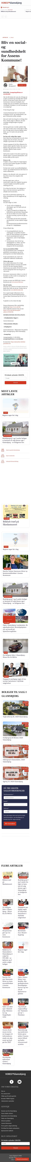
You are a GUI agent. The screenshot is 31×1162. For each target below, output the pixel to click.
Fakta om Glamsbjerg (7, 1118)
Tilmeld (15, 382)
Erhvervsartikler (5, 1121)
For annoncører (5, 1093)
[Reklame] (15, 360)
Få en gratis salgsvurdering (9, 1126)
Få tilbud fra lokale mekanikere (10, 1128)
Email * (6, 801)
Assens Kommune (6, 1123)
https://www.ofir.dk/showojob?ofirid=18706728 (11, 311)
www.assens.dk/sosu (17, 282)
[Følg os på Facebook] (12, 1082)
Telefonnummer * (9, 794)
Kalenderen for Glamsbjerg (9, 1116)
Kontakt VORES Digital (7, 1098)
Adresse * (6, 808)
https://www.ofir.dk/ (15, 307)
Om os (3, 1091)
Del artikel (21, 85)
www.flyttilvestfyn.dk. (17, 290)
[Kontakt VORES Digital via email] (19, 1082)
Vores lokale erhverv (7, 1113)
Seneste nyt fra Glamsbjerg (9, 1111)
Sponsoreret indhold (7, 1131)
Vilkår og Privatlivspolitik (8, 1096)
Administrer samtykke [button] (7, 1101)
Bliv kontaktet (10, 824)
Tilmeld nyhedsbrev (22, 1159)
